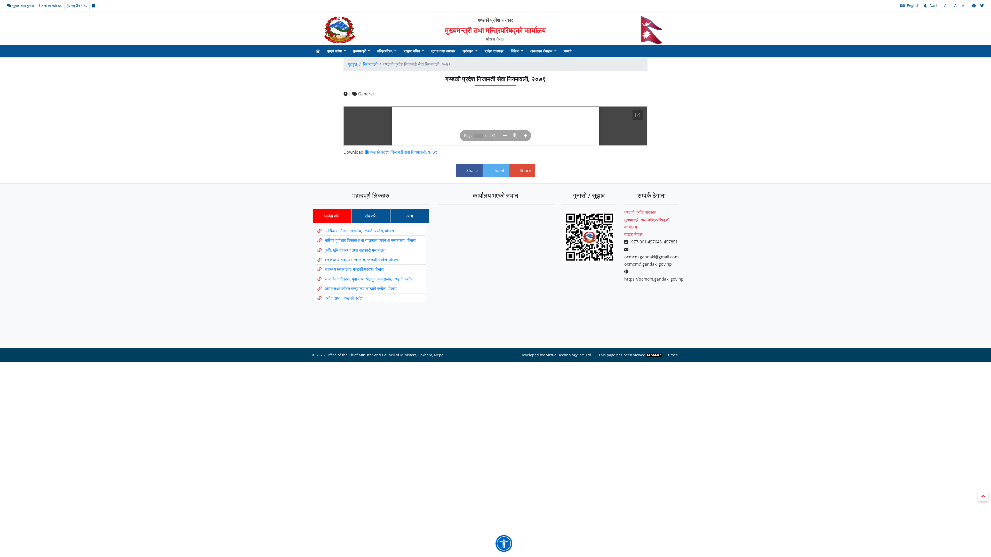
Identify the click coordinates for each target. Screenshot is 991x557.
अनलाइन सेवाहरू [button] (541, 50)
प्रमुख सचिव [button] (412, 50)
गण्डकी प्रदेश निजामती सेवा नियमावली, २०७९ (403, 152)
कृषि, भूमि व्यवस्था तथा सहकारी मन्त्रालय (355, 250)
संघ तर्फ (371, 216)
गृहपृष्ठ (352, 64)
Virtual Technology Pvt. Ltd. (569, 355)
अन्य (409, 216)
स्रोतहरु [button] (468, 50)
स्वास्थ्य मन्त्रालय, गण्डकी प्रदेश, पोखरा (354, 269)
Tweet (499, 170)
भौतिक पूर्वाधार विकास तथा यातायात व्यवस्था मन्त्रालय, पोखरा (370, 240)
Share (472, 170)
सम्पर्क (567, 50)
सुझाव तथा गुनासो (23, 5)
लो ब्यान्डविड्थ (52, 5)
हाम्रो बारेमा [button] (335, 50)
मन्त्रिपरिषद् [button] (385, 50)
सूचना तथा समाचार (443, 50)
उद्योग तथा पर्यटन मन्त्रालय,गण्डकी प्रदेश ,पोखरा (361, 288)
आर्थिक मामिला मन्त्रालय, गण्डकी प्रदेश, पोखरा (359, 231)
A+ (947, 6)
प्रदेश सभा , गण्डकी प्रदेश (344, 298)
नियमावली (370, 64)
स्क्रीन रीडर (78, 5)
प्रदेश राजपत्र (494, 50)
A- (964, 6)
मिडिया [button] (515, 50)
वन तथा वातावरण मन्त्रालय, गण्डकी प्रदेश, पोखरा (361, 260)
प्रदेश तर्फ (331, 216)
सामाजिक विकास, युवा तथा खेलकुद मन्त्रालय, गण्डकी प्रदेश (369, 279)
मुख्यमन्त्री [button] (360, 50)
